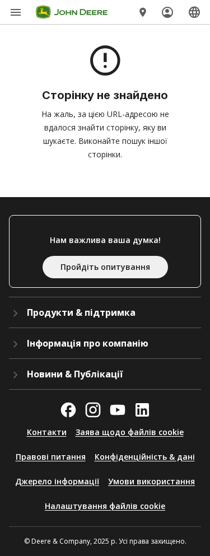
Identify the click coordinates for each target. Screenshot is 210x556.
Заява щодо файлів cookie (130, 432)
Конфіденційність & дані (145, 456)
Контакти (47, 432)
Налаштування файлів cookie (105, 506)
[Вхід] (167, 12)
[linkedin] (142, 410)
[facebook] (68, 410)
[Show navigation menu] (15, 12)
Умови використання (151, 481)
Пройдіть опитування (105, 266)
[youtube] (117, 410)
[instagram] (93, 410)
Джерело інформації (57, 481)
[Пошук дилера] (143, 12)
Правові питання (51, 456)
